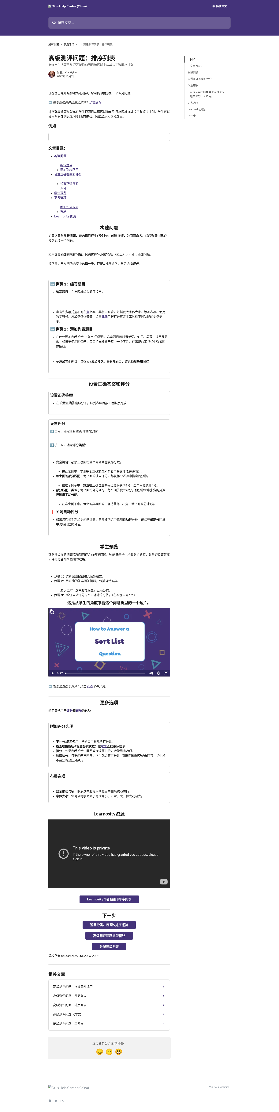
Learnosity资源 (65, 216)
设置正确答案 (69, 183)
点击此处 (95, 102)
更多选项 (60, 197)
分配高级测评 (109, 947)
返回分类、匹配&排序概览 (109, 925)
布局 (63, 211)
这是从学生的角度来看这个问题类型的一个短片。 (207, 94)
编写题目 (66, 165)
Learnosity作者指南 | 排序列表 (109, 899)
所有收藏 (53, 44)
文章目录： (196, 65)
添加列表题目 (69, 169)
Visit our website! (219, 1086)
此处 (105, 316)
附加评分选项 (69, 207)
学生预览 (60, 193)
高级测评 (69, 44)
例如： (194, 59)
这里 (104, 746)
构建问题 (60, 156)
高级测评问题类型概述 (109, 936)
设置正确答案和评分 (68, 174)
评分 (63, 188)
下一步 (192, 115)
